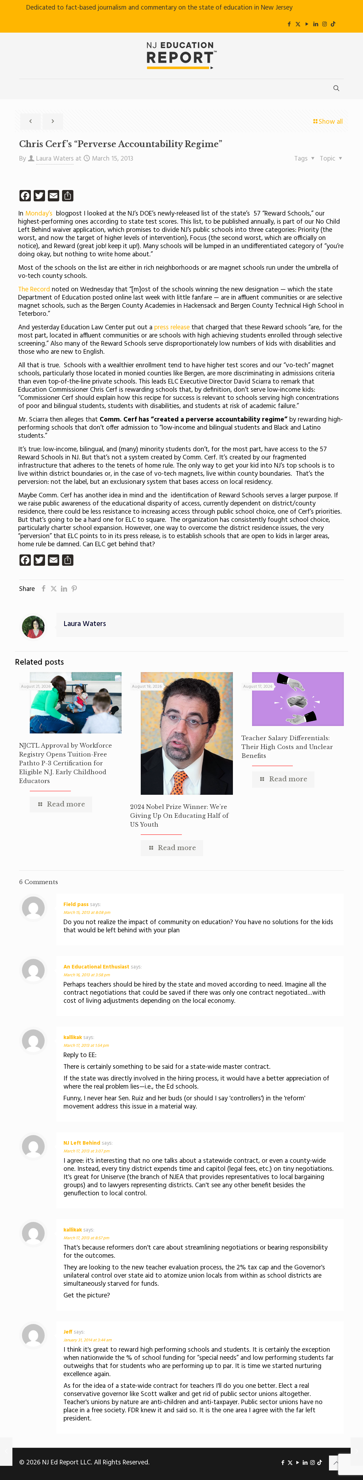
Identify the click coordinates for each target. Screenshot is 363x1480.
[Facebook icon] (289, 24)
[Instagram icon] (324, 24)
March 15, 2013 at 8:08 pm (86, 912)
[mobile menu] (25, 89)
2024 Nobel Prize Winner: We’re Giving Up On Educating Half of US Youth (179, 815)
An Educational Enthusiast (96, 967)
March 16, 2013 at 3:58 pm (86, 975)
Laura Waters (55, 158)
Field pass (76, 904)
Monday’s (38, 213)
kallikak (72, 1037)
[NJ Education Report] (181, 56)
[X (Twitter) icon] (298, 24)
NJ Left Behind (81, 1143)
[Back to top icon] (336, 1463)
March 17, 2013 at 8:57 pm (86, 1238)
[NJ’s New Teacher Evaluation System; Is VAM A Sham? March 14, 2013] (6, 1451)
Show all (331, 122)
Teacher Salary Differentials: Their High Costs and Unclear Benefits (287, 747)
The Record (34, 289)
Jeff (67, 1332)
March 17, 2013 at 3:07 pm (86, 1151)
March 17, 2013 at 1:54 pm (86, 1045)
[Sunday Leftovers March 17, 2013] (357, 1451)
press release (172, 327)
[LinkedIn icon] (315, 24)
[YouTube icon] (306, 24)
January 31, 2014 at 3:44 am (87, 1340)
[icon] (333, 24)
